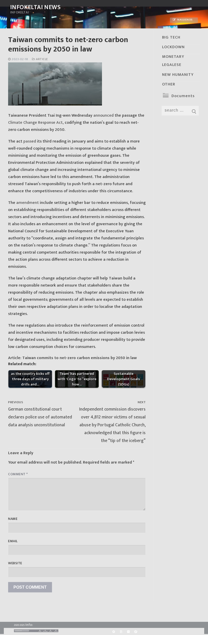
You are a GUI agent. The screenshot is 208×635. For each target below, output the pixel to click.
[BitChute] (120, 631)
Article (41, 59)
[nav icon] (20, 21)
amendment (27, 202)
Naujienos (185, 19)
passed (29, 141)
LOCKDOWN (173, 47)
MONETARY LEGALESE (173, 60)
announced (103, 115)
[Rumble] (113, 631)
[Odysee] (135, 631)
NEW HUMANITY (178, 74)
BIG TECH (171, 37)
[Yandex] (128, 631)
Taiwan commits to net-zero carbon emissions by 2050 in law (79, 358)
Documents (183, 96)
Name (13, 519)
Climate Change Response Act (35, 122)
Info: (29, 625)
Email (13, 541)
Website (15, 563)
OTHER (168, 84)
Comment (18, 474)
